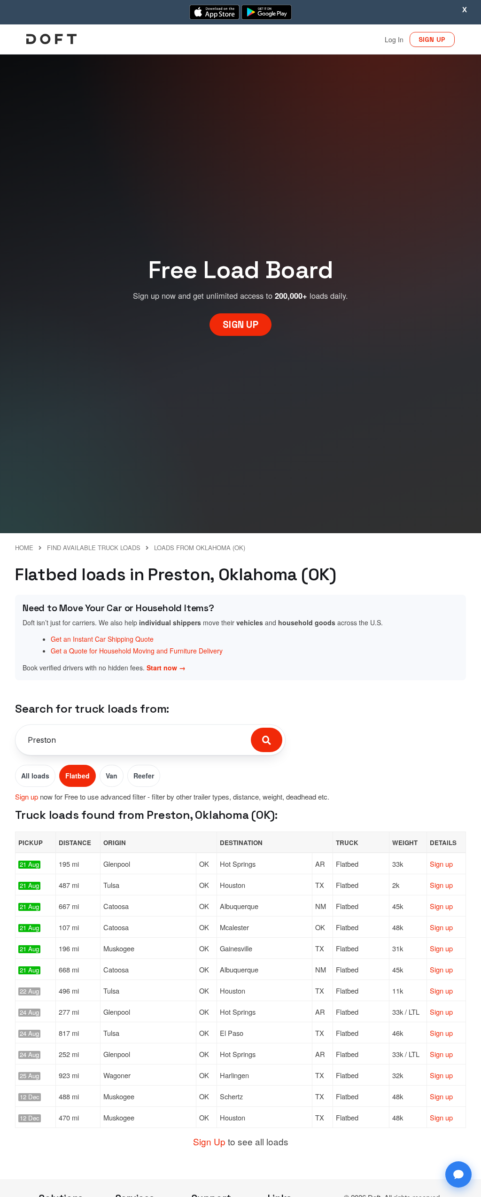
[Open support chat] (458, 1174)
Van (111, 775)
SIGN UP (432, 39)
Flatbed (77, 775)
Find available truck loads (93, 547)
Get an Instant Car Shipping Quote (102, 639)
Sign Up (209, 1141)
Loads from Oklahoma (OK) (199, 547)
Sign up (26, 796)
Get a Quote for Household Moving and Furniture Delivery (137, 650)
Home (24, 547)
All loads (35, 775)
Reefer (143, 775)
